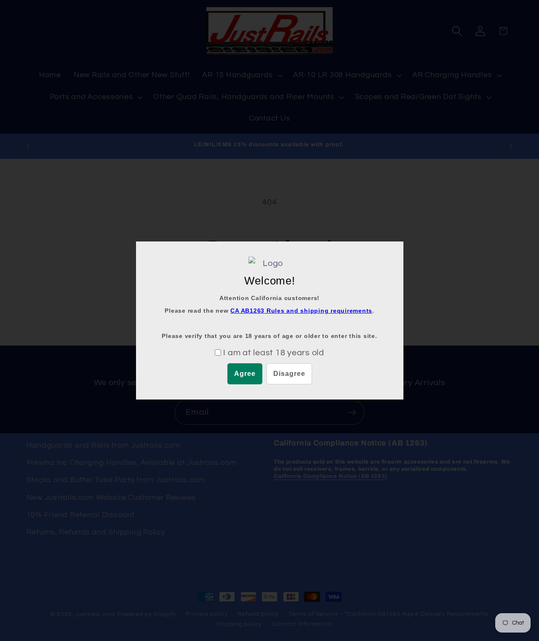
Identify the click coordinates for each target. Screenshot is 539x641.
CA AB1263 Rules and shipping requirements (301, 310)
